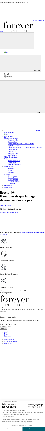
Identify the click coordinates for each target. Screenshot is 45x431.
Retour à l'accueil (5, 205)
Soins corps (12, 151)
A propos (7, 174)
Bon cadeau (8, 185)
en (7, 52)
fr (32, 48)
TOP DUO (12, 163)
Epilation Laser (13, 146)
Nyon (10, 170)
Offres (6, 159)
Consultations (12, 142)
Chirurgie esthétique (10, 157)
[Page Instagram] (15, 361)
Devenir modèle (9, 343)
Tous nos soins (13, 140)
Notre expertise (13, 180)
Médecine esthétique (11, 138)
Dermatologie (8, 136)
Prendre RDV (36, 70)
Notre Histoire (13, 178)
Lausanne (11, 172)
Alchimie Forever (14, 182)
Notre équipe (12, 176)
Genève (11, 168)
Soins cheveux (13, 153)
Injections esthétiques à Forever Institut (21, 144)
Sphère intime (12, 155)
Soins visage (12, 149)
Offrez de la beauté (10, 341)
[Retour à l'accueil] (18, 31)
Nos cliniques (8, 166)
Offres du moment (14, 161)
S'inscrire (3, 328)
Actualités (11, 183)
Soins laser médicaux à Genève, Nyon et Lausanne (25, 147)
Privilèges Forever (14, 164)
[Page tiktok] (15, 393)
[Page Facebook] (15, 377)
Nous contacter (9, 187)
